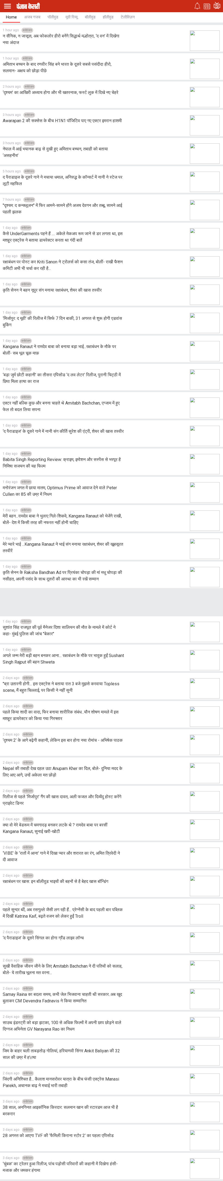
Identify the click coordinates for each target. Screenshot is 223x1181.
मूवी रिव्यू (72, 17)
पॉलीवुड (53, 17)
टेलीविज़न (128, 17)
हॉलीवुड (108, 17)
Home (11, 17)
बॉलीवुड (90, 17)
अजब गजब (32, 17)
